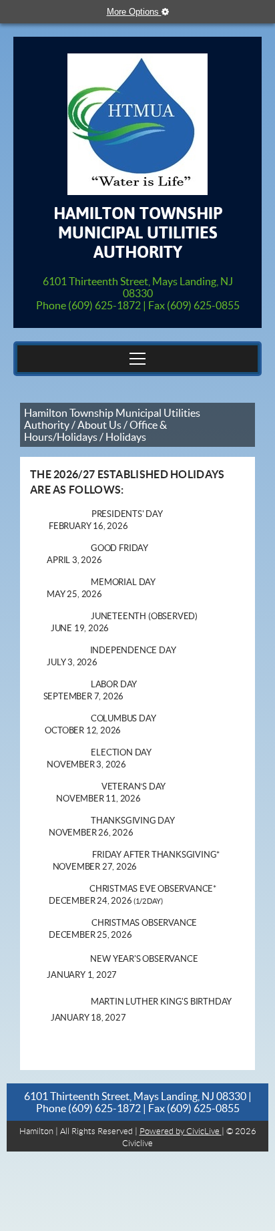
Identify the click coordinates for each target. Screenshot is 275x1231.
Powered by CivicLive (181, 1131)
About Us (99, 425)
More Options (134, 12)
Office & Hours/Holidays (95, 431)
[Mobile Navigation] (137, 358)
